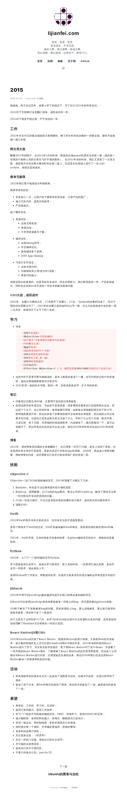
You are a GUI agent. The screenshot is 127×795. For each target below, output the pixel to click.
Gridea (64, 787)
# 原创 (40, 98)
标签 (60, 61)
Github (85, 61)
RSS (75, 787)
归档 (50, 61)
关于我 (72, 61)
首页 (40, 61)
